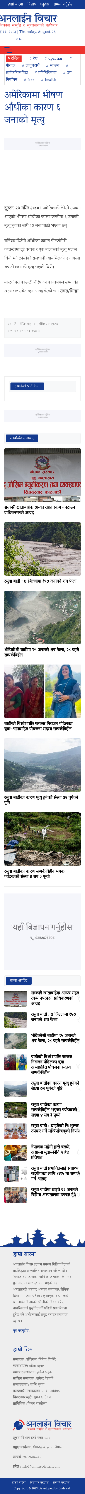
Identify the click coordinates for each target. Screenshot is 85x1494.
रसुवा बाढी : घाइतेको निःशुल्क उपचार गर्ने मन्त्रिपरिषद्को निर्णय (55, 1129)
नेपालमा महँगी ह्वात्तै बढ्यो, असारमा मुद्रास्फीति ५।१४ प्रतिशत (50, 1152)
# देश (33, 59)
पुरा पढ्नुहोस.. (21, 1330)
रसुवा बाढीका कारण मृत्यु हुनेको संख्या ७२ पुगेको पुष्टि (41, 800)
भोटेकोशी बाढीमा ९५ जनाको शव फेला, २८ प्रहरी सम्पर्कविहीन (41, 653)
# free (29, 80)
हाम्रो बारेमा (15, 4)
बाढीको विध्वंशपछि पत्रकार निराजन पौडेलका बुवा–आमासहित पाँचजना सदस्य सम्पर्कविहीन (38, 726)
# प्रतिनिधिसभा (45, 73)
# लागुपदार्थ (30, 66)
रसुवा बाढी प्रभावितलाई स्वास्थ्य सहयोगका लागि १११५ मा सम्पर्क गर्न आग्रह (55, 1174)
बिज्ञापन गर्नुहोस (38, 4)
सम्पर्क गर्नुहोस (63, 4)
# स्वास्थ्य (52, 66)
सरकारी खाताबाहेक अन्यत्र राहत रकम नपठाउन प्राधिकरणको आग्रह (39, 510)
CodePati (65, 1488)
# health (48, 80)
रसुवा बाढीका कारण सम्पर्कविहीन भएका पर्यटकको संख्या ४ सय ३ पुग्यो (35, 874)
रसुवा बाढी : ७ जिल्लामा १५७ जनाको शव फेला (40, 581)
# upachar (53, 59)
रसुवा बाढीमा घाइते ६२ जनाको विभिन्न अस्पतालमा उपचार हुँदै (54, 1192)
